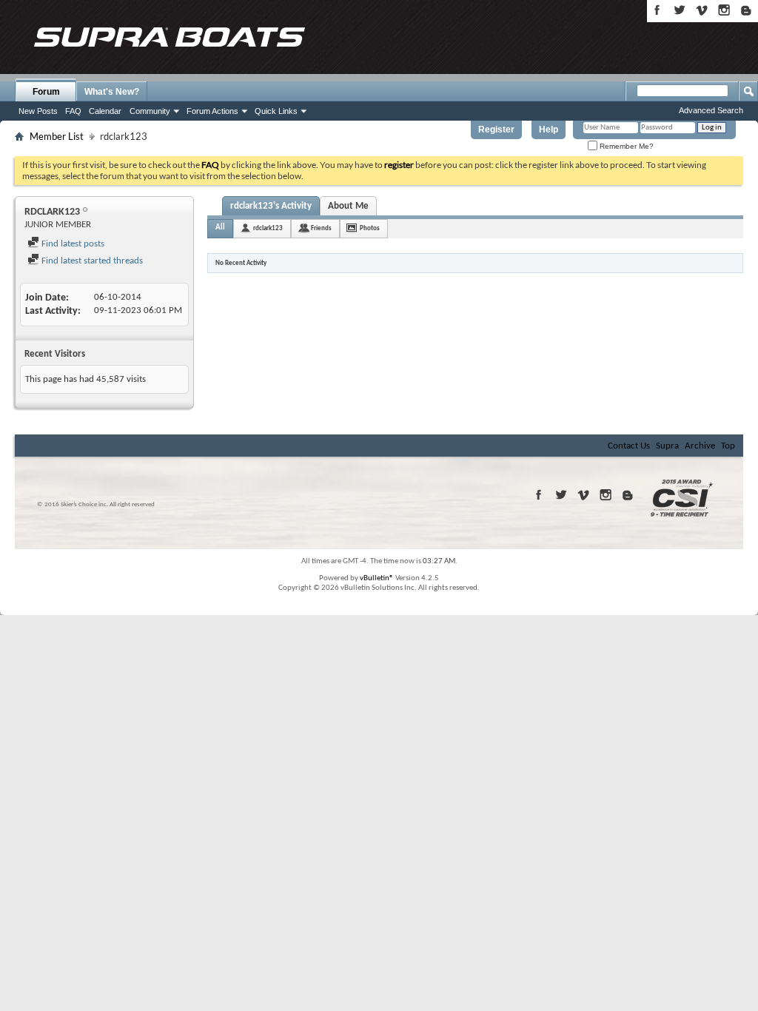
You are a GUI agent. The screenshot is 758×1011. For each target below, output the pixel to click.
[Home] (169, 37)
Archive (700, 446)
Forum (46, 92)
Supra (667, 446)
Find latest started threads (91, 261)
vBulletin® (377, 578)
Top (728, 446)
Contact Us (629, 446)
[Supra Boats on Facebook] (657, 10)
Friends (321, 228)
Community (150, 111)
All (220, 228)
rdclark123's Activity (271, 206)
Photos (370, 228)
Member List (57, 136)
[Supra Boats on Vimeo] (701, 10)
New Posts (38, 111)
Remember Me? (625, 146)
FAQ (73, 111)
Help (548, 129)
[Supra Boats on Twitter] (679, 10)
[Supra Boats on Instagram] (724, 10)
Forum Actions (212, 111)
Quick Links (276, 111)
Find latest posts (71, 244)
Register (496, 129)
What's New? (111, 92)
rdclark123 (268, 228)
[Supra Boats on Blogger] (746, 10)
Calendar (105, 111)
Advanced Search (711, 110)
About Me (348, 206)
